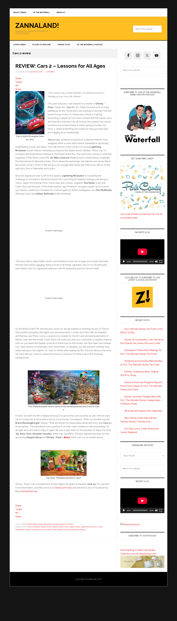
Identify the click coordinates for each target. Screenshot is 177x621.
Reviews (70, 524)
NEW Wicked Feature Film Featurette (143, 411)
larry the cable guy (34, 530)
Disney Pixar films (60, 527)
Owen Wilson (63, 530)
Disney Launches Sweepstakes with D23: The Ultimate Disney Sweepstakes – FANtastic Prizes (141, 400)
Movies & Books (59, 524)
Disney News (32, 524)
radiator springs (77, 530)
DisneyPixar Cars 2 (89, 527)
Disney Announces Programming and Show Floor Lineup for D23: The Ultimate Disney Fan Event (141, 386)
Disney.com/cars (63, 487)
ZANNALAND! (37, 25)
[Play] (124, 261)
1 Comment (50, 72)
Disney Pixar (46, 527)
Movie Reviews (45, 524)
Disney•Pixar (74, 527)
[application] (142, 251)
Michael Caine (50, 530)
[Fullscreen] (160, 261)
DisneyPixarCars (29, 491)
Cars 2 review (34, 527)
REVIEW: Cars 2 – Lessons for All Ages (60, 66)
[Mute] (156, 261)
